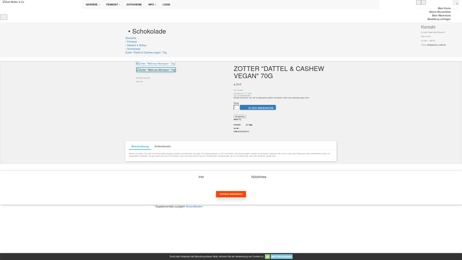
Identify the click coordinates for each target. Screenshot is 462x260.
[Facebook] (422, 49)
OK (267, 256)
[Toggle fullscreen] (144, 78)
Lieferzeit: (237, 125)
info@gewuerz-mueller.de (436, 45)
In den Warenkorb (258, 108)
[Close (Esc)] (137, 78)
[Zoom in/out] (148, 78)
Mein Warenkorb (441, 15)
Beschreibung (140, 146)
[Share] (141, 78)
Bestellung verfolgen (439, 19)
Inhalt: (236, 119)
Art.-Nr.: (236, 128)
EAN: (235, 132)
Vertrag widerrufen (231, 194)
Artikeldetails (162, 146)
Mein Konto (444, 8)
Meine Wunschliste (440, 12)
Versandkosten (245, 96)
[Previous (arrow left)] (137, 81)
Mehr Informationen (282, 256)
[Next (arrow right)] (141, 81)
